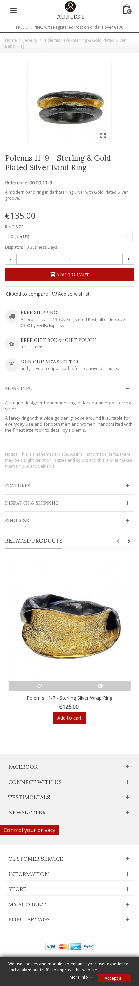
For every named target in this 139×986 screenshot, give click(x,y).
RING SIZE (14, 227)
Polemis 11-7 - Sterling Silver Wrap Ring (69, 697)
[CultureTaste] (70, 9)
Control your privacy (29, 830)
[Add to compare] (100, 686)
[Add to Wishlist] (39, 686)
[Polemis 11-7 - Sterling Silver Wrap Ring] (69, 620)
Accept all (114, 978)
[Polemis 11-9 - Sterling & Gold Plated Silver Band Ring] (69, 103)
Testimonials (29, 797)
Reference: (16, 183)
